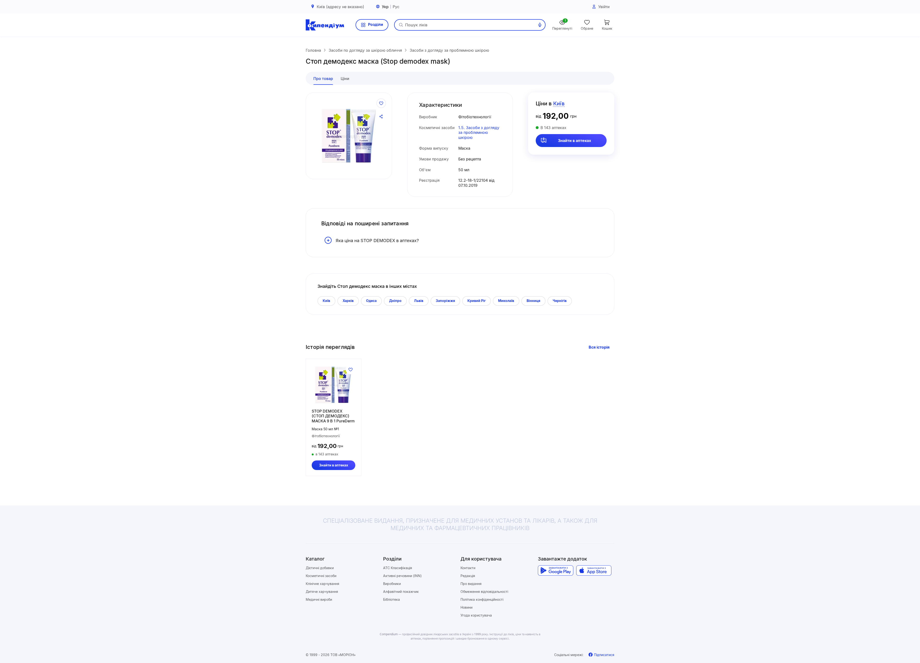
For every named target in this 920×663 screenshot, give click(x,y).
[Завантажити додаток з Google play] (555, 570)
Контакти (467, 568)
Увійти (604, 6)
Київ (326, 301)
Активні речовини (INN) (402, 576)
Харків (348, 301)
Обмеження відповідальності (484, 591)
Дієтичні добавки (320, 568)
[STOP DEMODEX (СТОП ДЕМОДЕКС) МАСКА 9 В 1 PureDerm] (333, 385)
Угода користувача (476, 615)
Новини (466, 607)
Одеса (371, 301)
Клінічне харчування (322, 584)
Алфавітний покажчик (401, 591)
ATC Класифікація (397, 568)
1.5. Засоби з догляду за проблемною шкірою (478, 132)
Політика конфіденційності (481, 599)
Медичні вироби (319, 599)
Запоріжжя (445, 301)
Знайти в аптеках (574, 140)
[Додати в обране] (381, 103)
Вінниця (533, 301)
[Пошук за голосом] (540, 25)
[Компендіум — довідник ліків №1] (325, 25)
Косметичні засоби (321, 576)
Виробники (392, 584)
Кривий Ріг (476, 301)
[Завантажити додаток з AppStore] (593, 570)
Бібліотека (391, 599)
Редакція (467, 576)
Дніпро (395, 301)
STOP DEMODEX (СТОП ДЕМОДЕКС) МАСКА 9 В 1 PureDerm (333, 416)
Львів (418, 301)
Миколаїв (506, 301)
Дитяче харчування (322, 591)
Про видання (471, 584)
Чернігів (560, 301)
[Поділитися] (381, 116)
